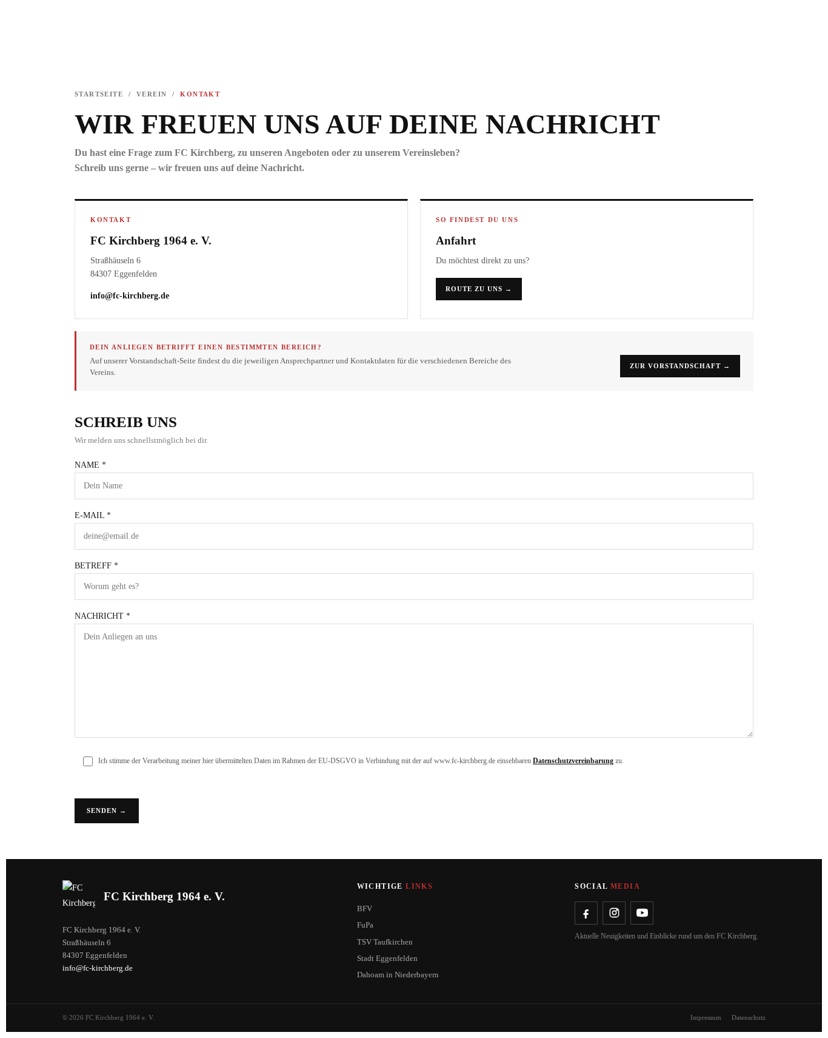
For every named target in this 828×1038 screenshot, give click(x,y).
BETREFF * (96, 565)
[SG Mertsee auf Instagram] (614, 913)
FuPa (365, 924)
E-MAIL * (93, 515)
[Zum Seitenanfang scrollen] (3, 845)
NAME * (90, 465)
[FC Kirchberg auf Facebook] (586, 913)
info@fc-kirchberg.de (129, 295)
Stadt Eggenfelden (387, 958)
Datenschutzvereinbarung (573, 761)
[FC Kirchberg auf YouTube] (641, 913)
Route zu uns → (479, 288)
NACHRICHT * (102, 616)
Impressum (705, 1017)
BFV (364, 908)
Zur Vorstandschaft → (680, 365)
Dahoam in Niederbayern (398, 974)
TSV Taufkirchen (385, 941)
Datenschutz (749, 1017)
